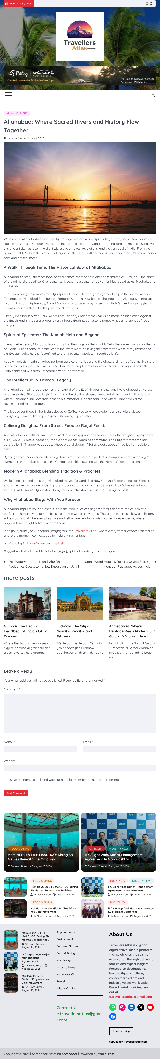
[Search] (153, 95)
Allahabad (23, 551)
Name (9, 742)
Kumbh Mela (41, 551)
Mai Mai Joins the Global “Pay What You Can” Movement (53, 910)
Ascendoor (69, 1054)
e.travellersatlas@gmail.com (130, 997)
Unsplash (57, 543)
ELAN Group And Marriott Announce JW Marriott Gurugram (131, 910)
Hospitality (95, 848)
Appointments (66, 932)
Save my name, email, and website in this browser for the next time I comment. (66, 779)
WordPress (106, 1054)
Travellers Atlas (85, 531)
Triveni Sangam (105, 551)
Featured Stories (67, 946)
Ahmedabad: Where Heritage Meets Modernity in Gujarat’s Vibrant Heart (132, 631)
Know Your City (17, 113)
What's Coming (66, 988)
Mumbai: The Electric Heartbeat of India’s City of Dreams (26, 631)
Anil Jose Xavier (34, 543)
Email (88, 742)
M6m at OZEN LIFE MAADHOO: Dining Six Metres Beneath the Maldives (40, 857)
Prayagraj (59, 551)
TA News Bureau (16, 138)
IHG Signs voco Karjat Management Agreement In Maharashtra (114, 857)
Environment (65, 939)
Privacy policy (121, 1031)
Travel (61, 981)
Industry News (119, 848)
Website (9, 761)
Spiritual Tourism (80, 551)
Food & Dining (20, 848)
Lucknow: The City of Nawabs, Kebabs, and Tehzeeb (74, 631)
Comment (12, 689)
